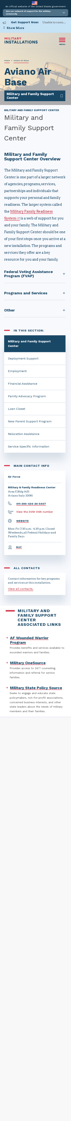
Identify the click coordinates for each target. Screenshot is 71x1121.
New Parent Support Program (29, 421)
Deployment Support (23, 358)
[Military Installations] (21, 42)
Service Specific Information (28, 446)
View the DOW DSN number (34, 511)
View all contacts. (20, 589)
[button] (35, 12)
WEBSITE (22, 520)
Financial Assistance (22, 383)
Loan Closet (16, 409)
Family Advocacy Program (27, 396)
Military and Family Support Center (29, 344)
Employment (17, 371)
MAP (19, 547)
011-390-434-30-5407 (31, 503)
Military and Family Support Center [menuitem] (30, 96)
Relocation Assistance (23, 434)
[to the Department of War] (34, 3)
